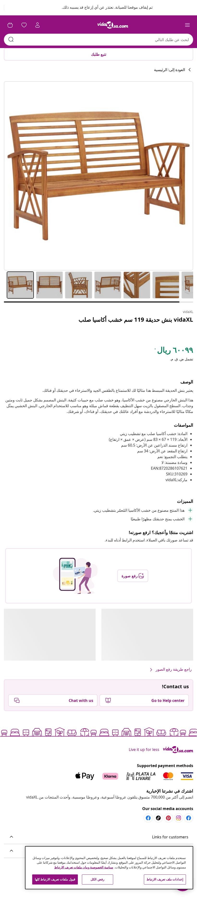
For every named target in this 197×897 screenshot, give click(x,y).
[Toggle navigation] (187, 25)
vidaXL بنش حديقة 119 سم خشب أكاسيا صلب (136, 319)
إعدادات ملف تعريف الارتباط (165, 879)
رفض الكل (97, 879)
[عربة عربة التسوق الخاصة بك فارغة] (10, 25)
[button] (102, 7)
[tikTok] (158, 818)
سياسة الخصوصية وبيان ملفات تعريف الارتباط (83, 867)
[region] (109, 867)
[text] (173, 351)
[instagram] (178, 818)
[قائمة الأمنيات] (24, 25)
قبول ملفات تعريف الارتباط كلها (55, 879)
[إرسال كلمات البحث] (11, 39)
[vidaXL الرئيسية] (113, 25)
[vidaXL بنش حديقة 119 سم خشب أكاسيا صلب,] (98, 176)
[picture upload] (75, 575)
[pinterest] (168, 818)
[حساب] (37, 25)
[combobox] (98, 40)
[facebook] (188, 818)
